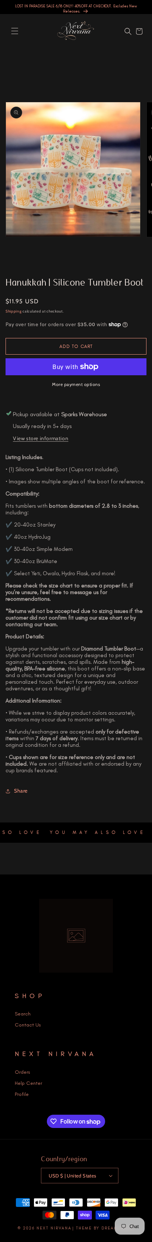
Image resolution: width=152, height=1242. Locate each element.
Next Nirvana (54, 1228)
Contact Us (28, 1025)
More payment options (76, 384)
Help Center (28, 1083)
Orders (22, 1072)
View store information (40, 438)
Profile (22, 1094)
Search (23, 1014)
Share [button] (21, 790)
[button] (15, 31)
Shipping (14, 311)
